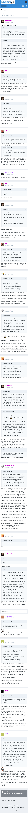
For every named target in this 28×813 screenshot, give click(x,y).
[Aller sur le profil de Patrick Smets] (2, 173)
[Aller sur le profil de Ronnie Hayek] (2, 617)
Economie (11, 15)
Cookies (14, 809)
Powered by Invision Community (14, 810)
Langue (10, 805)
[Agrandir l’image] (4, 336)
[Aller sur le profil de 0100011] (2, 273)
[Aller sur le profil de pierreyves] (2, 21)
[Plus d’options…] (25, 21)
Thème (16, 805)
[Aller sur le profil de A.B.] (2, 71)
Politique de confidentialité (9, 807)
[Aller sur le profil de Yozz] (2, 691)
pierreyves (5, 13)
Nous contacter (20, 807)
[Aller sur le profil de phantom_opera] (2, 310)
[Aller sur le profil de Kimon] (2, 358)
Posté (9, 22)
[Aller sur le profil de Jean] (2, 641)
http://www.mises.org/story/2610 (8, 25)
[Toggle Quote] (3, 27)
